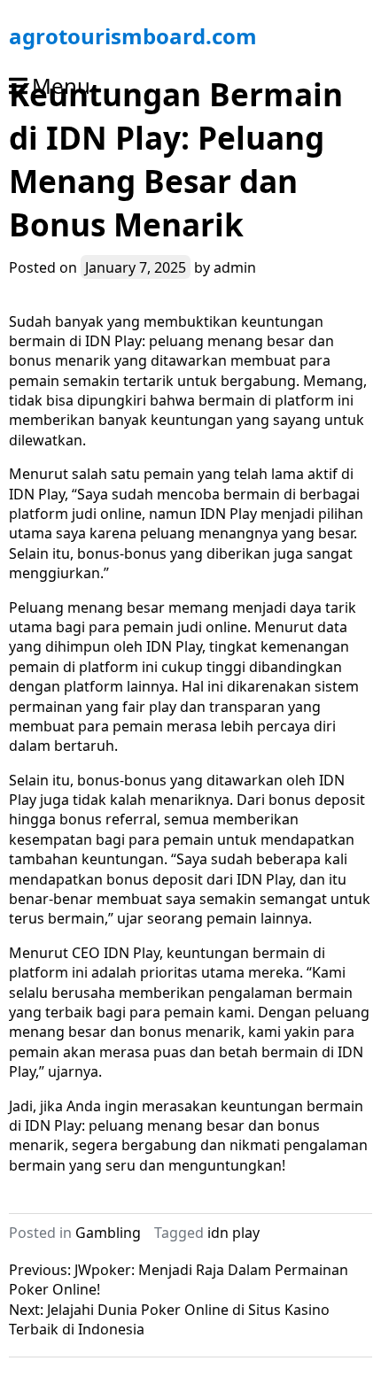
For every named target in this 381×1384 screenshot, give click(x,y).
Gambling (108, 1232)
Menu (61, 85)
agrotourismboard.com (133, 35)
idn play (233, 1232)
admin (235, 267)
